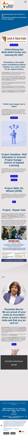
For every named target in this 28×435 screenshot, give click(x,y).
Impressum (16, 428)
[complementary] (22, 432)
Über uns (14, 344)
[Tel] (16, 365)
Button (14, 201)
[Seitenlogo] (7, 5)
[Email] (14, 365)
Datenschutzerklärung (7, 428)
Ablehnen (13, 433)
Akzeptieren (6, 433)
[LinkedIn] (12, 365)
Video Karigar (14, 179)
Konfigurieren (6, 430)
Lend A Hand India (14, 44)
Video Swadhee (14, 176)
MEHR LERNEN (14, 117)
